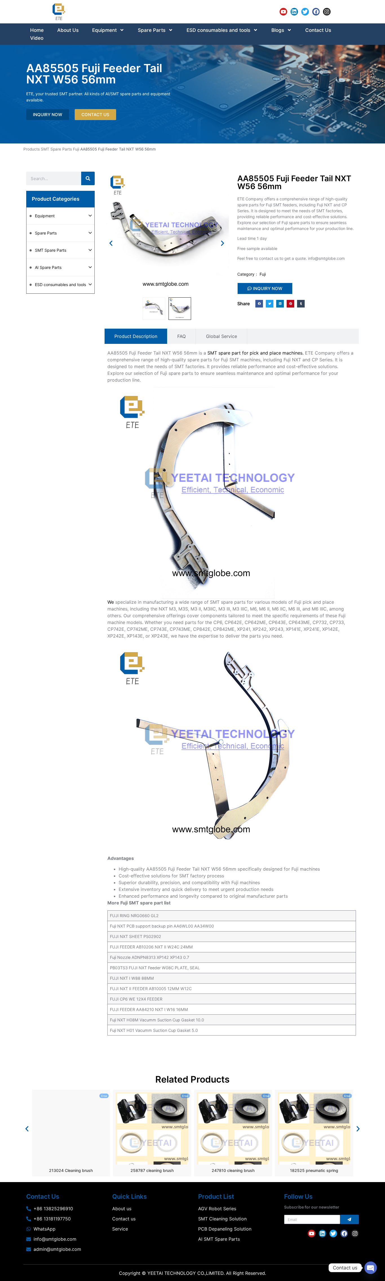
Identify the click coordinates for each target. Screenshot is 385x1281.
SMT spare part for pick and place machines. (255, 353)
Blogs (277, 30)
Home (37, 30)
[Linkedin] (294, 12)
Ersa (104, 1096)
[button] (110, 243)
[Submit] (349, 1219)
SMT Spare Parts (56, 149)
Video (36, 38)
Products (31, 149)
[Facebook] (316, 12)
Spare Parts (151, 30)
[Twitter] (305, 12)
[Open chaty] (370, 1268)
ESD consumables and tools (218, 30)
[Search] (88, 178)
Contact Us (318, 30)
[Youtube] (283, 12)
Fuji (76, 149)
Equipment (104, 30)
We (110, 602)
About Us (68, 30)
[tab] (136, 336)
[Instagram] (327, 12)
